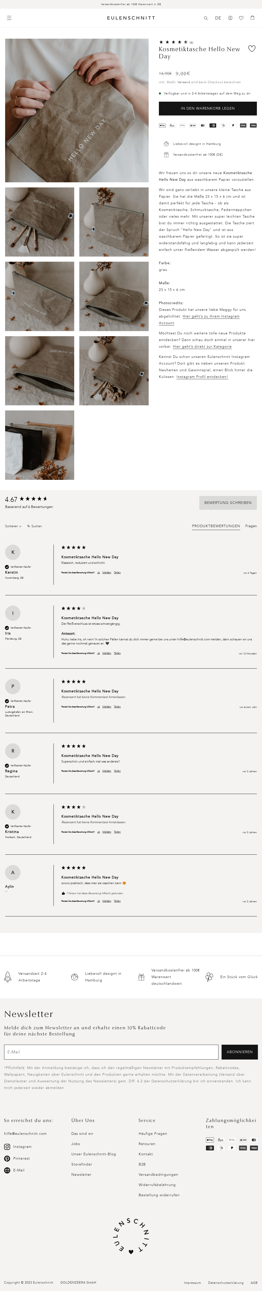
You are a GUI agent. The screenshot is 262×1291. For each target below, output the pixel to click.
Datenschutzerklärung (226, 1283)
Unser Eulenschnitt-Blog (93, 1154)
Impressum (192, 1283)
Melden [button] (106, 572)
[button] (206, 18)
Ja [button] (98, 572)
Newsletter (81, 1174)
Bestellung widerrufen (159, 1195)
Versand (184, 82)
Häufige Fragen (153, 1133)
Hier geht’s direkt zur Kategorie (202, 346)
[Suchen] (206, 18)
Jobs (75, 1144)
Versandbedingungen (158, 1174)
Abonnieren (240, 1052)
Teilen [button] (117, 572)
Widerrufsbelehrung (157, 1185)
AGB (254, 1283)
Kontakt (146, 1154)
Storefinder (81, 1164)
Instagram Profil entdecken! (202, 377)
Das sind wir (82, 1133)
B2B (142, 1164)
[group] (32, 499)
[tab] (216, 527)
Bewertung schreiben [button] (228, 503)
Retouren (147, 1144)
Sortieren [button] (12, 526)
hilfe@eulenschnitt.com (25, 1133)
